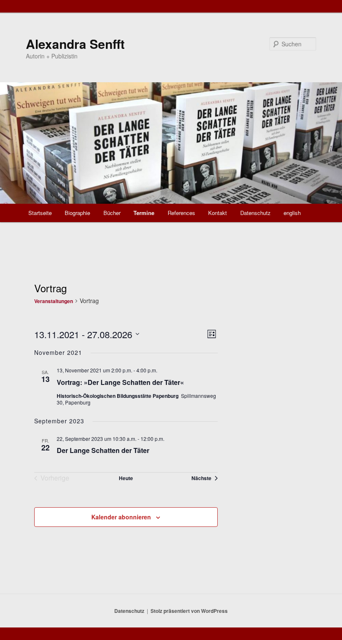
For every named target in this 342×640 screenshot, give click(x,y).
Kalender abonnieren (121, 517)
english (292, 213)
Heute (126, 478)
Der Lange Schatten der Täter (103, 450)
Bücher (112, 213)
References (181, 213)
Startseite (40, 213)
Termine (143, 213)
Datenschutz (255, 213)
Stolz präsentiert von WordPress (189, 611)
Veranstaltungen (53, 301)
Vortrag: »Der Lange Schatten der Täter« (120, 382)
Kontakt (217, 213)
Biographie (77, 213)
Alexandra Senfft (75, 44)
